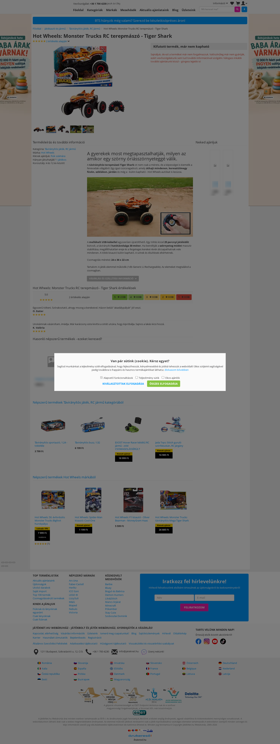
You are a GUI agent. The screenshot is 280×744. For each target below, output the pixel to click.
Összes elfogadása (164, 383)
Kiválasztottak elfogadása (123, 383)
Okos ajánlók (172, 377)
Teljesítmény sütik (149, 377)
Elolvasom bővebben (177, 370)
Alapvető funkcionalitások (118, 377)
